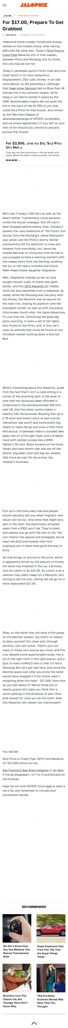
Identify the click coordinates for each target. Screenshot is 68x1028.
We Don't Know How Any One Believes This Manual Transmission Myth (16, 951)
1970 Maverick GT (37, 286)
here (60, 770)
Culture (8, 16)
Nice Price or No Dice (28, 16)
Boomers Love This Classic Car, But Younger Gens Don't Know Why (15, 1001)
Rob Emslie (11, 35)
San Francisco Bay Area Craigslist (26, 770)
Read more (11, 160)
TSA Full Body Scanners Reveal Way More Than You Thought (50, 1001)
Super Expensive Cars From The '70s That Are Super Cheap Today (50, 951)
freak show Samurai (22, 88)
